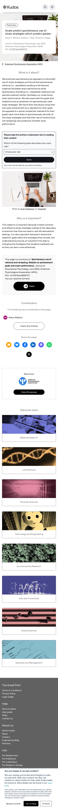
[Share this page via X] (29, 354)
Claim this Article (29, 326)
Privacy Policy (9, 693)
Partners (6, 743)
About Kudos (8, 730)
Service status (9, 709)
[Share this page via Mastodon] (41, 344)
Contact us (7, 718)
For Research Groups (12, 765)
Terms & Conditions (11, 690)
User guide (7, 712)
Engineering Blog (10, 740)
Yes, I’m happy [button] (31, 803)
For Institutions (9, 762)
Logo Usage (8, 697)
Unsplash (42, 209)
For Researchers (10, 755)
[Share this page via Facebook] (25, 344)
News (5, 733)
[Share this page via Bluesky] (16, 344)
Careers (6, 737)
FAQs (4, 715)
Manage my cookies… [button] (14, 803)
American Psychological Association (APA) (24, 64)
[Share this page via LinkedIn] (33, 344)
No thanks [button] (46, 803)
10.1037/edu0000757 (18, 49)
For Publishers (9, 758)
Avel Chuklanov (28, 209)
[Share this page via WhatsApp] (49, 344)
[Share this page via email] (8, 344)
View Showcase (29, 392)
